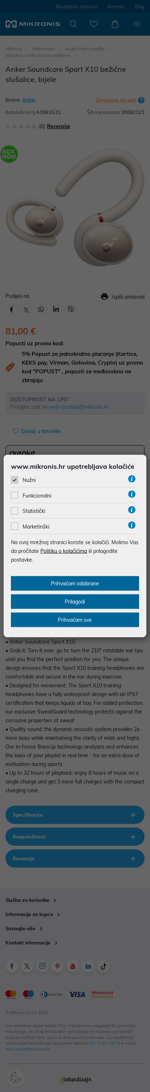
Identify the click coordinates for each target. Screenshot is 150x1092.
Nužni (29, 480)
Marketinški (36, 526)
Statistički (34, 511)
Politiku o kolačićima (63, 550)
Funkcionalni (37, 495)
